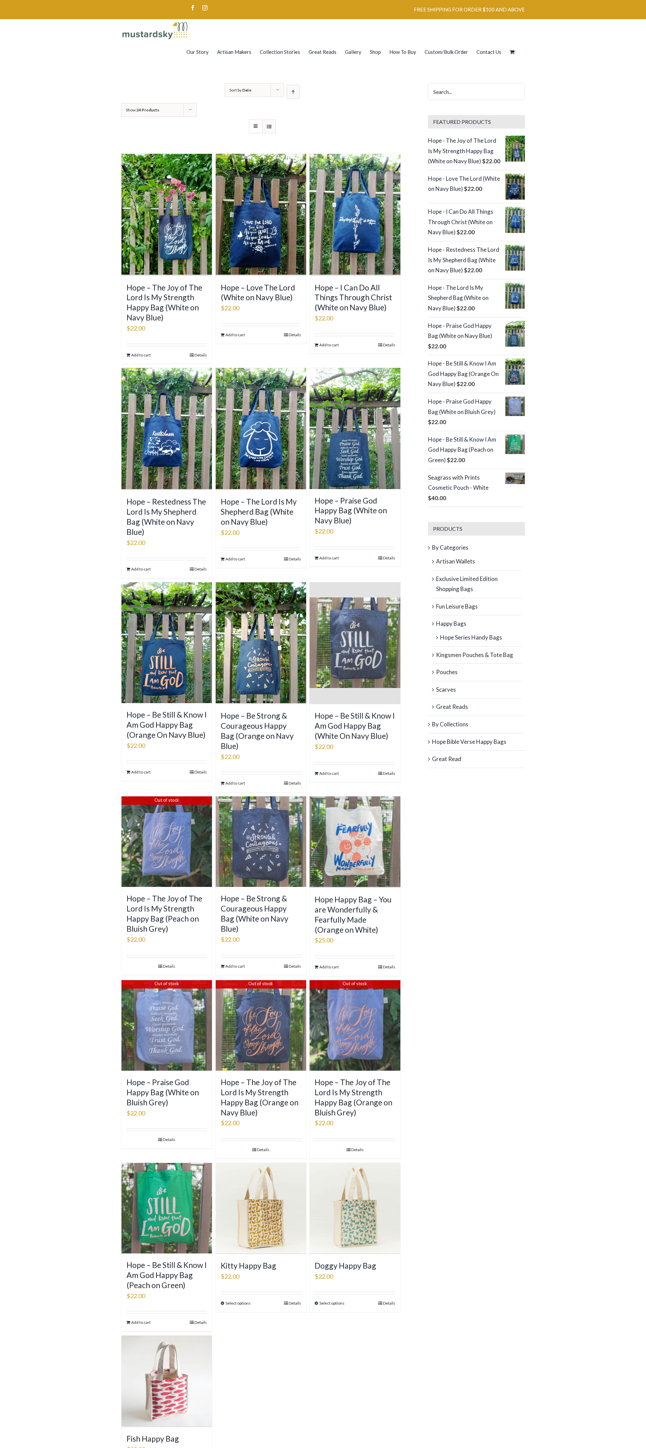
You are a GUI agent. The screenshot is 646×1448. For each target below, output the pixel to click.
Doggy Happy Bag (345, 1265)
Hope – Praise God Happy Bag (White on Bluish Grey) (163, 1092)
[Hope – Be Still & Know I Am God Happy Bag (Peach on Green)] (166, 1208)
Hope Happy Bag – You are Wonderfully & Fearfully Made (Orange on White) (353, 914)
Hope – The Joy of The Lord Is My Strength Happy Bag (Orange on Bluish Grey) (353, 1097)
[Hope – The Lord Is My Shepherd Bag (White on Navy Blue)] (261, 429)
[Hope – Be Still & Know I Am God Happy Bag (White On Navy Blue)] (355, 643)
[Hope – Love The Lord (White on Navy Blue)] (261, 215)
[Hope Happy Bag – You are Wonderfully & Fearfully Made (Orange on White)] (355, 842)
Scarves (446, 689)
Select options (238, 1303)
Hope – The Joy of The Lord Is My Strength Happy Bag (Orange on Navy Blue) (259, 1097)
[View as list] (269, 126)
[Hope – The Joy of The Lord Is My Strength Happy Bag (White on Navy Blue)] (166, 215)
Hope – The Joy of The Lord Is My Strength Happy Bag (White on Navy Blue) (164, 302)
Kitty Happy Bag (248, 1265)
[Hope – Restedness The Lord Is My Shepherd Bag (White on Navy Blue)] (166, 429)
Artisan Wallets (455, 561)
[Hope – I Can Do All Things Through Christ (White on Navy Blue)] (355, 215)
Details (200, 354)
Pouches (447, 672)
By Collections (450, 724)
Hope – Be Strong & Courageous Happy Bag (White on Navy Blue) (254, 913)
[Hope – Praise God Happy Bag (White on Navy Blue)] (355, 428)
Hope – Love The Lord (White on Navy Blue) (258, 292)
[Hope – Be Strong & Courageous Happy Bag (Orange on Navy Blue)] (261, 643)
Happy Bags (451, 623)
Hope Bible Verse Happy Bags (469, 741)
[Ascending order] (293, 92)
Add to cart (141, 354)
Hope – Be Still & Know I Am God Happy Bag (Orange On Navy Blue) (167, 724)
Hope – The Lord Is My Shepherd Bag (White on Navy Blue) (259, 511)
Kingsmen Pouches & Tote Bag (474, 654)
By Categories (450, 547)
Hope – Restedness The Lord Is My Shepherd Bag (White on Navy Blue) (166, 517)
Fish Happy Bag (153, 1438)
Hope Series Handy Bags (471, 637)
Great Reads (452, 706)
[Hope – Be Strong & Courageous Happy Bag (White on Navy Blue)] (261, 841)
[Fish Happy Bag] (166, 1381)
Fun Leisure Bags (457, 606)
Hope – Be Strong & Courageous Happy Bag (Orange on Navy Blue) (257, 731)
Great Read (446, 758)
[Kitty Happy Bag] (261, 1208)
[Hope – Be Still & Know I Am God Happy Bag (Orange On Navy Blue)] (166, 642)
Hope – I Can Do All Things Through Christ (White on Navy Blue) (353, 297)
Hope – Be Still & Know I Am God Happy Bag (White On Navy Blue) (355, 725)
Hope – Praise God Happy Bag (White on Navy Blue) (351, 510)
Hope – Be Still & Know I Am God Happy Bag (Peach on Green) (167, 1275)
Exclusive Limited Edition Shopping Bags (467, 584)
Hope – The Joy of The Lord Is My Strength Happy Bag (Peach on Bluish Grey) (164, 913)
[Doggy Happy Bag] (355, 1208)
